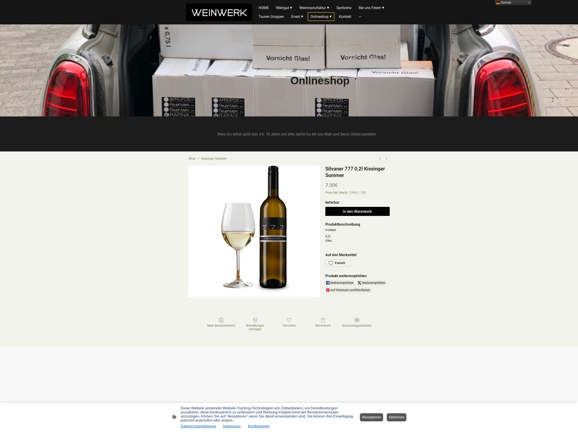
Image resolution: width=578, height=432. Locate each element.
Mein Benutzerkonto (221, 325)
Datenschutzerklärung (198, 426)
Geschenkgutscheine (356, 325)
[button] (338, 263)
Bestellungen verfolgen (255, 327)
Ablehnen (396, 417)
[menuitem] (380, 158)
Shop (192, 158)
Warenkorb (323, 325)
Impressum (232, 426)
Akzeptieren (371, 417)
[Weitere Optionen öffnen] (360, 16)
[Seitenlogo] (219, 12)
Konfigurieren (259, 426)
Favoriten (289, 325)
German (505, 2)
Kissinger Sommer (214, 158)
